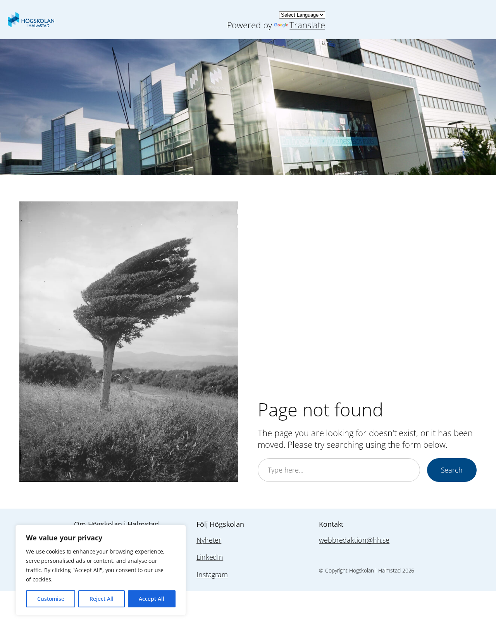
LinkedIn (209, 557)
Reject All (102, 598)
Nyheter (208, 540)
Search (452, 470)
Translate (307, 25)
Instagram (212, 574)
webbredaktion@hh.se (354, 540)
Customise (50, 598)
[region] (101, 570)
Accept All (151, 598)
